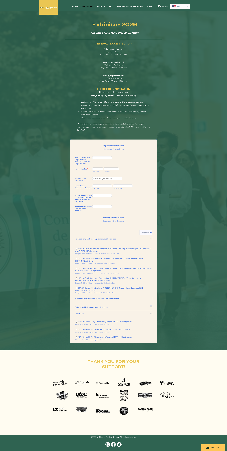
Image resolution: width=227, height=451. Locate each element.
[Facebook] (113, 444)
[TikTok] (119, 444)
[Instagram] (107, 444)
